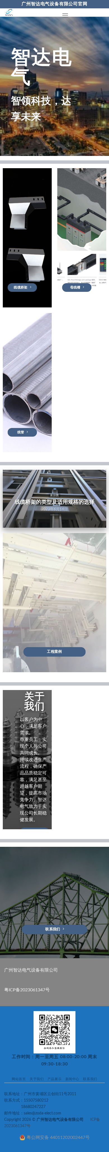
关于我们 (37, 1079)
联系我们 (90, 1079)
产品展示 (54, 1079)
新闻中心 (72, 1079)
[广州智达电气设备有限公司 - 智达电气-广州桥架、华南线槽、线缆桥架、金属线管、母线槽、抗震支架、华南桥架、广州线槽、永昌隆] (28, 12)
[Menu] (65, 15)
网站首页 (19, 1079)
